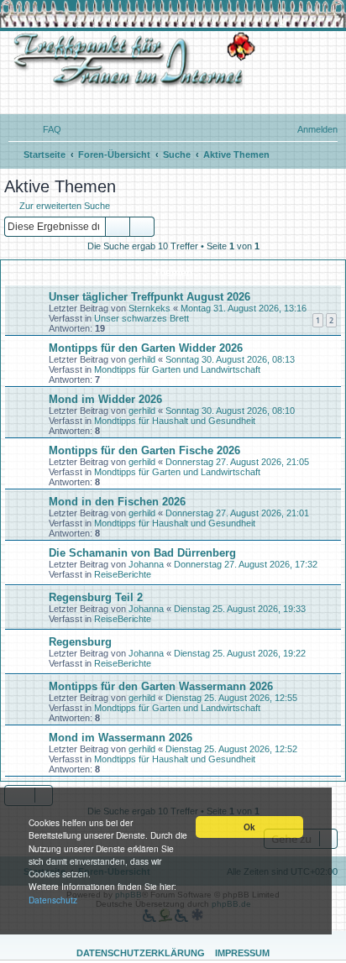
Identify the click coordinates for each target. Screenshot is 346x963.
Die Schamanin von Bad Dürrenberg (142, 553)
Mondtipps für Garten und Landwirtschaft (177, 369)
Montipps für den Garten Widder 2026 (146, 348)
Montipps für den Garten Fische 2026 (144, 450)
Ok (249, 827)
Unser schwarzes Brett (141, 318)
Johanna (146, 564)
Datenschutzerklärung (140, 953)
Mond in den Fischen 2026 (117, 501)
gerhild (141, 359)
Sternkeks (149, 308)
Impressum (242, 953)
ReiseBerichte (122, 574)
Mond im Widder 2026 (105, 399)
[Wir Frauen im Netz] (130, 60)
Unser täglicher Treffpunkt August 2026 (149, 296)
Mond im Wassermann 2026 (120, 737)
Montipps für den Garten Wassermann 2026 (161, 686)
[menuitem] (44, 129)
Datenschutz (53, 899)
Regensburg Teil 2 (96, 597)
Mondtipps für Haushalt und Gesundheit (174, 421)
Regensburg (80, 642)
